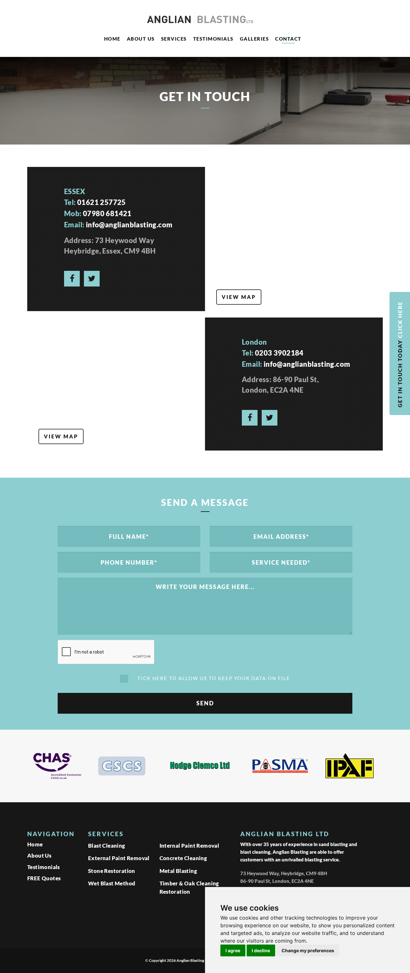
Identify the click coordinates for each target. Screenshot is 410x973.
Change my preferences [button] (308, 950)
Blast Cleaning (106, 845)
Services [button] (174, 39)
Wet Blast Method (111, 883)
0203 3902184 (279, 353)
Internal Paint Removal (189, 845)
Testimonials (213, 39)
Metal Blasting (178, 870)
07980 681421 (107, 213)
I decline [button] (261, 950)
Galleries (254, 39)
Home (112, 39)
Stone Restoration (111, 870)
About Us (141, 39)
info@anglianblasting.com (129, 224)
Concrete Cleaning (183, 858)
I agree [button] (233, 950)
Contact (288, 39)
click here (400, 319)
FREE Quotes (44, 878)
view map (239, 297)
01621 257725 (101, 202)
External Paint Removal (119, 858)
